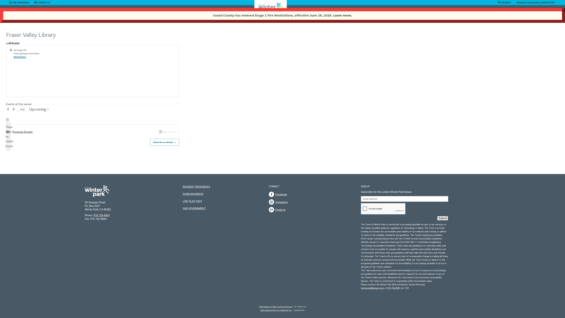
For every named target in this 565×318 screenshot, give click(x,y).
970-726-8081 (101, 215)
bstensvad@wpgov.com (372, 288)
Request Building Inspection (536, 2)
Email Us (280, 209)
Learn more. (342, 15)
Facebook (281, 194)
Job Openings (20, 2)
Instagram (281, 202)
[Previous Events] (8, 109)
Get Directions (20, 56)
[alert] (8, 136)
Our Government (194, 208)
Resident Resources (196, 186)
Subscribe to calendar (163, 142)
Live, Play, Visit (192, 201)
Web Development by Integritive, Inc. (276, 310)
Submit (442, 218)
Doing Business (193, 194)
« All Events (12, 43)
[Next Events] (13, 109)
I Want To (44, 2)
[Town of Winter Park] (97, 192)
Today (22, 109)
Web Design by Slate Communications (275, 306)
